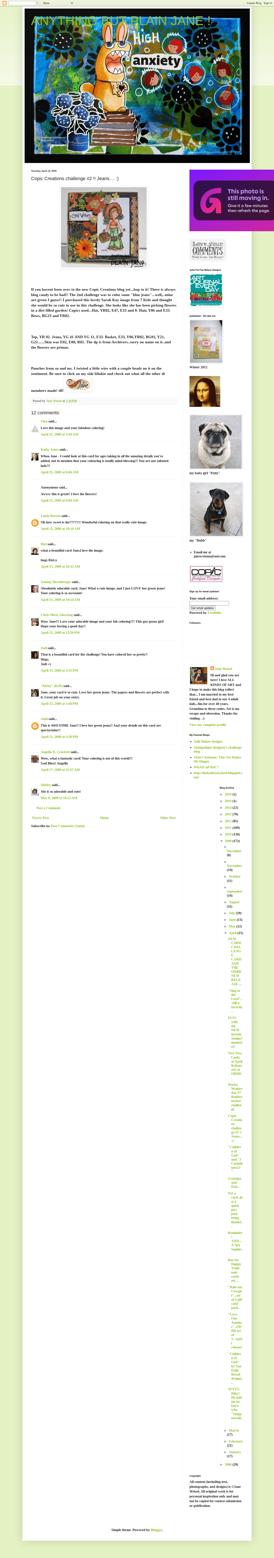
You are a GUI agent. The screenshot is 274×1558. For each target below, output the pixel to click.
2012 (228, 821)
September (235, 891)
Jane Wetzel (223, 669)
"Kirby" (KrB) (52, 686)
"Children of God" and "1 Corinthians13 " (235, 1159)
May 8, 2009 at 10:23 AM (59, 798)
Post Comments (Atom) (68, 826)
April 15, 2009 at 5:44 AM (59, 434)
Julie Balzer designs (208, 741)
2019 (228, 794)
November (234, 866)
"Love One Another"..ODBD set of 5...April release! (235, 1330)
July (232, 913)
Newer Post (40, 818)
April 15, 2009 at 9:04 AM (59, 500)
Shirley (46, 785)
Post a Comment (48, 808)
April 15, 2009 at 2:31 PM (59, 670)
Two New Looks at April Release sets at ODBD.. (235, 1065)
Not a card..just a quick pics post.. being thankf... (235, 1209)
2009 (228, 841)
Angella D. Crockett (55, 752)
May (232, 926)
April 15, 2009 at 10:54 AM (60, 599)
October (235, 876)
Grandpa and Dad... (234, 1182)
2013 (228, 814)
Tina (44, 421)
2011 (228, 827)
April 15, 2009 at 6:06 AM (59, 472)
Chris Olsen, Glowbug (57, 615)
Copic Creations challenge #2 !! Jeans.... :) (235, 1128)
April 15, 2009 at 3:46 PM (59, 703)
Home (104, 818)
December (234, 851)
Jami (44, 719)
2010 (228, 834)
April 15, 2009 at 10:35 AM (60, 566)
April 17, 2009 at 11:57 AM (60, 770)
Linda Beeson (51, 516)
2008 (228, 1464)
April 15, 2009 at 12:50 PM (60, 632)
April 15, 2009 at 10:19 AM (60, 528)
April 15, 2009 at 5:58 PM (59, 737)
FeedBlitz (214, 613)
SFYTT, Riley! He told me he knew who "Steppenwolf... (235, 1405)
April (233, 933)
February (236, 1441)
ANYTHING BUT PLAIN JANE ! (121, 20)
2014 (228, 807)
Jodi (44, 648)
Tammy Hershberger (56, 582)
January (235, 1452)
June (233, 919)
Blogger (156, 1530)
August (234, 902)
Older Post (168, 818)
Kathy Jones (50, 449)
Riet (44, 544)
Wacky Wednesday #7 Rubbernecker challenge (235, 1097)
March (234, 1430)
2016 (228, 801)
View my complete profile (207, 725)
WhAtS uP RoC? (206, 767)
